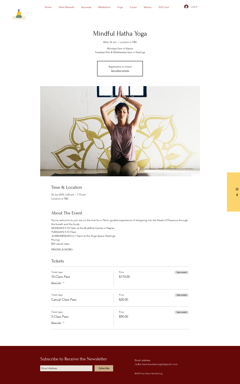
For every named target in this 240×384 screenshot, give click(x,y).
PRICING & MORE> (62, 249)
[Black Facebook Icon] (237, 195)
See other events (120, 70)
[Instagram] (237, 189)
